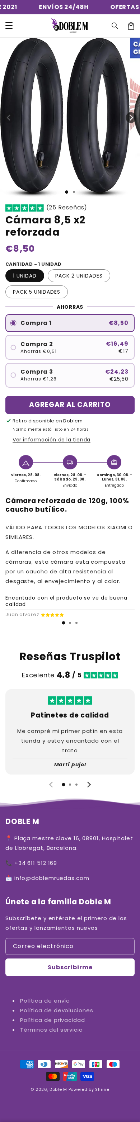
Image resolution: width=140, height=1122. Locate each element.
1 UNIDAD (25, 275)
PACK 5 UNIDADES (36, 291)
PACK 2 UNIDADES (79, 275)
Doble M (59, 1089)
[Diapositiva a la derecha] (131, 117)
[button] (9, 26)
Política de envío (45, 1000)
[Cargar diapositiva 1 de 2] (74, 191)
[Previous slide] (51, 784)
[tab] (63, 623)
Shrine (102, 1089)
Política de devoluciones (56, 1010)
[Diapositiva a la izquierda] (9, 117)
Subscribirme (70, 967)
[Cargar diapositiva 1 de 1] (66, 192)
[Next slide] (88, 784)
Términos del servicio (51, 1029)
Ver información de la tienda (51, 439)
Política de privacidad (52, 1020)
